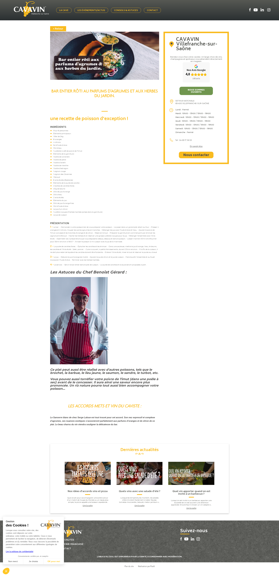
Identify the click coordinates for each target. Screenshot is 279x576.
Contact (152, 10)
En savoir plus (196, 146)
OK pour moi (54, 561)
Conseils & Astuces (126, 10)
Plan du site (129, 566)
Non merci (13, 561)
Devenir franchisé (71, 544)
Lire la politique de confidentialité (19, 551)
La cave (63, 10)
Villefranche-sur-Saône (40, 14)
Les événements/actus (91, 10)
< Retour (58, 29)
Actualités (67, 540)
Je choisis (33, 561)
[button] (6, 571)
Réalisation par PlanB (146, 566)
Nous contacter (196, 155)
